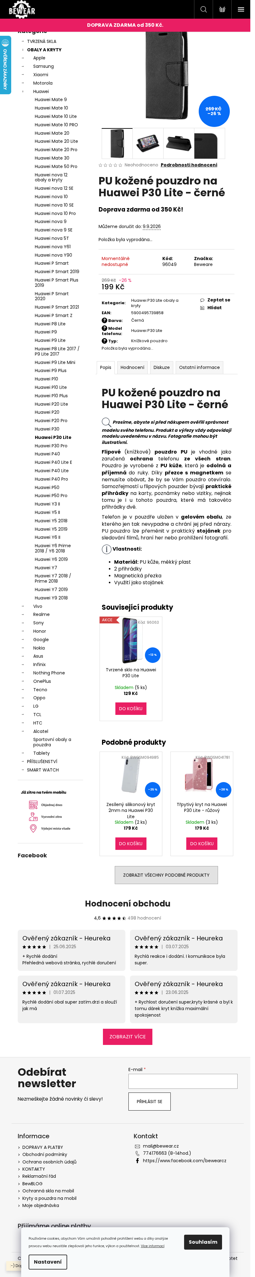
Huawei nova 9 (51, 221)
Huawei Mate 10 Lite (56, 116)
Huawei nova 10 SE (54, 205)
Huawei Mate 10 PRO (56, 125)
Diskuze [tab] (162, 367)
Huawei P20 (47, 412)
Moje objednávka (40, 1205)
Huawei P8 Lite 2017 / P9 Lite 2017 (57, 351)
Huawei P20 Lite (51, 404)
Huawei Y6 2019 (51, 559)
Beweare (203, 264)
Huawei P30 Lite (53, 437)
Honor (39, 631)
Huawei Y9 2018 (51, 598)
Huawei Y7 (46, 568)
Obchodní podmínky (44, 1154)
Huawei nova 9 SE (53, 230)
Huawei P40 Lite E (53, 462)
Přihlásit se (149, 1101)
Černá (137, 320)
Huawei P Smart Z (53, 315)
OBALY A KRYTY (44, 50)
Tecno (40, 690)
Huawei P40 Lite (52, 471)
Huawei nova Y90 (53, 255)
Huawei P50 (47, 487)
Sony (38, 623)
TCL (37, 714)
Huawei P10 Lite (51, 387)
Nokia (39, 648)
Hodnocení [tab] (132, 367)
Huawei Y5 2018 (51, 521)
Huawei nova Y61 (53, 247)
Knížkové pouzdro (149, 341)
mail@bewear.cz (161, 1146)
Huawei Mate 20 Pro (56, 150)
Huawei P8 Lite (50, 324)
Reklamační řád (39, 1176)
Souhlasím (203, 1242)
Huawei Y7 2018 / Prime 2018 (53, 578)
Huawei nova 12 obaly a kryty (51, 177)
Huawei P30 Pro (51, 446)
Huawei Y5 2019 (51, 529)
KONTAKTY (33, 1169)
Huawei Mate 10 (51, 108)
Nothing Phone (49, 673)
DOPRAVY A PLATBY (42, 1147)
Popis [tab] (105, 367)
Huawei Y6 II (47, 537)
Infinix (39, 664)
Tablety (41, 753)
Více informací (153, 1246)
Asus (38, 656)
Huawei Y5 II (47, 512)
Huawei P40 (47, 454)
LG (36, 706)
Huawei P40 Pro (51, 479)
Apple (39, 58)
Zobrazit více (127, 1036)
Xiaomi (40, 75)
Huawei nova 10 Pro (55, 213)
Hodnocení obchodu (127, 903)
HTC (37, 723)
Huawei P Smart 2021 (57, 307)
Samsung (43, 66)
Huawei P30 (47, 429)
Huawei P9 (46, 332)
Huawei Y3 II (47, 504)
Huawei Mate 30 (52, 158)
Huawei (41, 91)
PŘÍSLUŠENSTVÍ (42, 761)
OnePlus (42, 681)
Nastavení (48, 1261)
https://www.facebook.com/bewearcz (184, 1161)
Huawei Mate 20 (52, 133)
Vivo (37, 606)
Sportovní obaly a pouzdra (52, 742)
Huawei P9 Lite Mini (55, 362)
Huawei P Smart (52, 263)
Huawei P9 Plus (51, 370)
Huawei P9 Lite (50, 340)
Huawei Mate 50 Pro (56, 166)
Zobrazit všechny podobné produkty (166, 875)
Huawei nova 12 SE (54, 188)
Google (41, 639)
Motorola (43, 83)
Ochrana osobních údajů (49, 1162)
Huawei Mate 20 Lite (56, 141)
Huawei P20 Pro (51, 420)
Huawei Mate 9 (51, 99)
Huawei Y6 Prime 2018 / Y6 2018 (53, 548)
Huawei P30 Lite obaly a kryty (154, 303)
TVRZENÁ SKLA (41, 41)
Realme (41, 614)
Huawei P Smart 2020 (52, 296)
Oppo (39, 698)
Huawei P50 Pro (51, 495)
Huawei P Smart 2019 (57, 271)
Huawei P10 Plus (51, 396)
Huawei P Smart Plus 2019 (56, 282)
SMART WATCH (43, 770)
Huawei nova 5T (52, 238)
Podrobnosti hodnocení (189, 165)
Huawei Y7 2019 (51, 589)
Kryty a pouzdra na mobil (49, 1198)
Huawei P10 (46, 379)
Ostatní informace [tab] (199, 367)
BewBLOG (32, 1184)
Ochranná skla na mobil (48, 1191)
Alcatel (40, 731)
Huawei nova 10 (51, 196)
